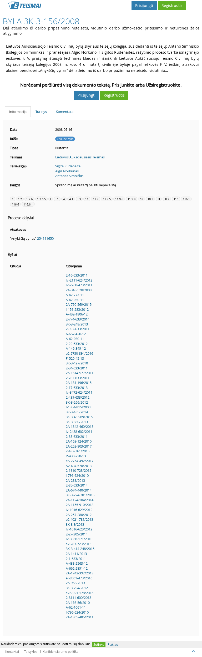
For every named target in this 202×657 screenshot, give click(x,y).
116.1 (186, 199)
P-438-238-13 (76, 456)
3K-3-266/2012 (77, 402)
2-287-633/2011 (77, 377)
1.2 (20, 199)
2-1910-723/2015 (78, 470)
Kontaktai (12, 651)
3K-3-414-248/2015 (80, 548)
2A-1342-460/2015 (79, 426)
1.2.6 (29, 199)
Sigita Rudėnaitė (67, 166)
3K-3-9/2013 (75, 524)
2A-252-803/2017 (79, 446)
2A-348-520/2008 (79, 290)
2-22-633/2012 (77, 343)
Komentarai (65, 111)
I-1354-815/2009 (78, 407)
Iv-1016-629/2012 (79, 509)
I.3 (79, 199)
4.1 (71, 199)
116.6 (15, 204)
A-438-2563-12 (77, 563)
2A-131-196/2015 (79, 382)
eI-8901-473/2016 (79, 578)
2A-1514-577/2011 (79, 372)
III (159, 199)
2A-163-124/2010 (79, 441)
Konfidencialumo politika (60, 651)
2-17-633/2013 (77, 387)
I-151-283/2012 (77, 309)
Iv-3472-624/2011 (79, 392)
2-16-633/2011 (77, 275)
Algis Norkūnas (67, 171)
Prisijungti (144, 5)
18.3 (150, 199)
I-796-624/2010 (77, 475)
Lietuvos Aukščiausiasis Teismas (80, 157)
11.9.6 (119, 199)
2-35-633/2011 (77, 436)
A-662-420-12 (76, 334)
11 (86, 199)
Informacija (18, 111)
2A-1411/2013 (76, 553)
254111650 (45, 238)
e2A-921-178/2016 (79, 592)
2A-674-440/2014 (79, 490)
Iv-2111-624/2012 (79, 280)
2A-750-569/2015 (79, 304)
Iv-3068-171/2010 (79, 538)
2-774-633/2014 (77, 319)
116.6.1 (28, 204)
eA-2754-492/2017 (79, 460)
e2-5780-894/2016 (79, 353)
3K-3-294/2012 (77, 587)
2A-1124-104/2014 (79, 500)
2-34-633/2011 (77, 368)
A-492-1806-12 (77, 314)
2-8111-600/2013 (78, 597)
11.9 (95, 199)
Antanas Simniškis (69, 175)
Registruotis (172, 5)
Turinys (41, 111)
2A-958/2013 (75, 582)
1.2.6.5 (41, 199)
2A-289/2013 (75, 480)
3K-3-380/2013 (77, 421)
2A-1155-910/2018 (79, 504)
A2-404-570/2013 (79, 465)
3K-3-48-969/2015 (79, 416)
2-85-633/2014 (77, 485)
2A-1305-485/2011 (79, 617)
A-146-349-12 (76, 348)
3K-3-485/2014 (77, 412)
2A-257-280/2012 (79, 514)
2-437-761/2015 (77, 451)
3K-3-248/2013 (77, 324)
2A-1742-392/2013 (79, 573)
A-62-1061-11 (76, 607)
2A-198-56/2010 (78, 602)
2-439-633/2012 (77, 397)
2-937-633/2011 (77, 329)
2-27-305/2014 (77, 534)
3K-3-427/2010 (77, 363)
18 (141, 199)
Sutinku (98, 644)
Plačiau (113, 644)
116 (176, 199)
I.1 (57, 199)
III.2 (166, 199)
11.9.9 (131, 199)
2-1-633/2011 (76, 558)
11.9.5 (107, 199)
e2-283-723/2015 (78, 543)
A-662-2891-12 (77, 568)
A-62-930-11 (75, 299)
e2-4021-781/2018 (79, 519)
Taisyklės (30, 651)
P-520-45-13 (75, 358)
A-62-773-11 (75, 294)
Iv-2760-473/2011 (79, 285)
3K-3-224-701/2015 (80, 495)
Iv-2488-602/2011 (79, 431)
